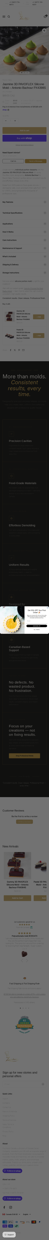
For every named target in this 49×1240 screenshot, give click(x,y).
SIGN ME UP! (36, 626)
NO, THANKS (37, 629)
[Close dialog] (47, 607)
